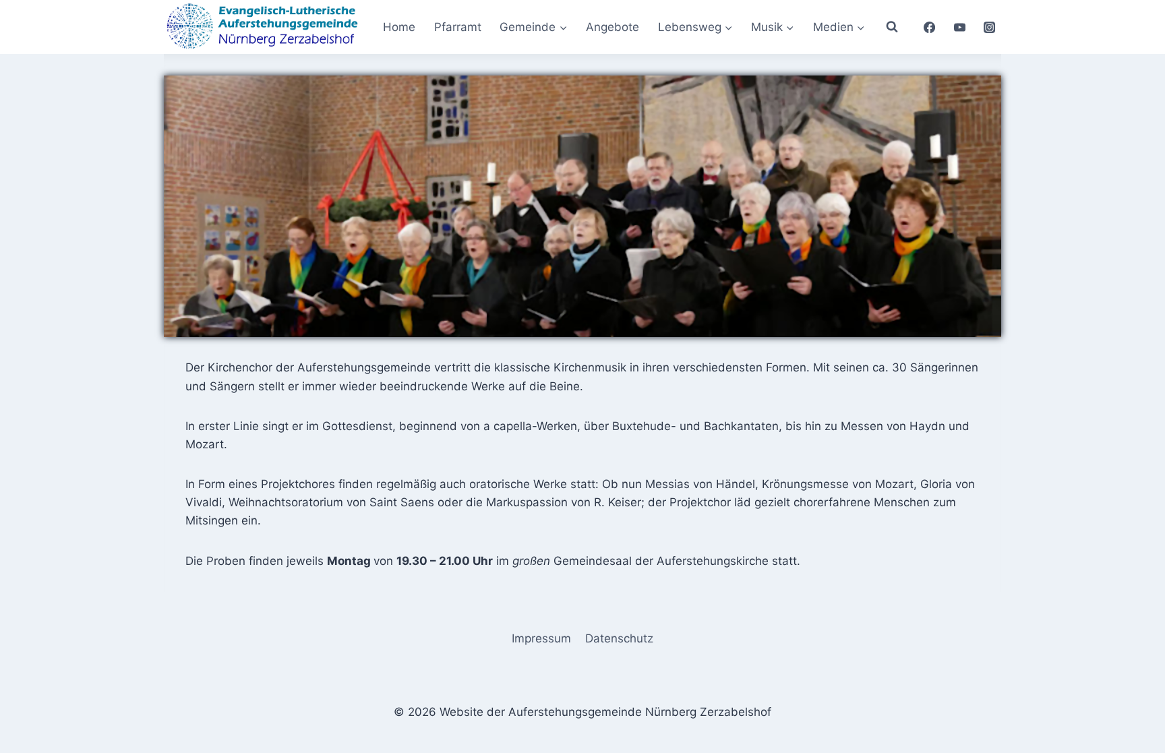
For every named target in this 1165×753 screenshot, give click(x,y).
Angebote (612, 27)
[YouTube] (959, 27)
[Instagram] (989, 27)
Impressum (541, 638)
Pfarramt (457, 27)
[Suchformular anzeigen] (892, 27)
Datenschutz (619, 638)
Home (399, 27)
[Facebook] (929, 27)
